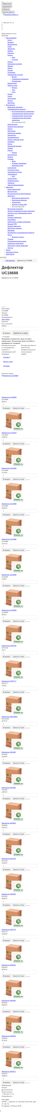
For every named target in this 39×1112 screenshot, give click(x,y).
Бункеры (11, 42)
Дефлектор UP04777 (9, 681)
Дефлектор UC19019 (9, 433)
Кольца (10, 62)
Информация (6, 1085)
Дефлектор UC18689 (9, 397)
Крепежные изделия (15, 64)
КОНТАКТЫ (10, 254)
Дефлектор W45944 (9, 965)
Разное (10, 150)
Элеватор (11, 183)
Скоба (10, 96)
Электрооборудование (16, 185)
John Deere (6, 319)
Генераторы (16, 202)
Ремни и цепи (12, 85)
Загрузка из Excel (12, 252)
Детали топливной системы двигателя (21, 211)
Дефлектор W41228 (9, 858)
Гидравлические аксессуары (22, 116)
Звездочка (11, 49)
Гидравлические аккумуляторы (23, 113)
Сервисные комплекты (16, 243)
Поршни (10, 239)
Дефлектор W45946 (9, 1036)
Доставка (6, 366)
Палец (10, 144)
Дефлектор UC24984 (9, 468)
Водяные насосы (18, 237)
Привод (10, 148)
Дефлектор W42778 (9, 929)
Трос (13, 90)
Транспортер (12, 178)
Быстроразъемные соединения (23, 111)
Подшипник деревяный (20, 79)
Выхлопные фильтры (19, 200)
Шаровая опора (17, 165)
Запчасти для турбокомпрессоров (20, 213)
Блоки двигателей (14, 189)
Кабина (10, 51)
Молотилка (11, 131)
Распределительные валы (17, 241)
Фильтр (10, 100)
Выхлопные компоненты (20, 198)
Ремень (14, 88)
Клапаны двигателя (14, 217)
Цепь (13, 92)
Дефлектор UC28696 (9, 610)
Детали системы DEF (19, 204)
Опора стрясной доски (16, 139)
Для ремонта (10, 105)
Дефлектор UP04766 (9, 646)
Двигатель (9, 187)
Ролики (10, 94)
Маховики (11, 230)
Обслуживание (11, 38)
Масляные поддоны (15, 228)
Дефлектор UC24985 (9, 504)
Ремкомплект (12, 83)
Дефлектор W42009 (9, 894)
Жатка (8, 250)
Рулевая (11, 159)
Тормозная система (15, 172)
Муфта (10, 68)
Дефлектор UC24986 (9, 539)
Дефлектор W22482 (9, 752)
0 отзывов (5, 337)
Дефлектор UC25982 (9, 575)
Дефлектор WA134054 (9, 717)
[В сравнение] (29, 408)
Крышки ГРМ (12, 224)
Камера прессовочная (15, 126)
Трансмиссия (12, 174)
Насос (10, 235)
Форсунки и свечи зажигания (18, 245)
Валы (14, 161)
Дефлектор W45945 (9, 1000)
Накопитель (12, 135)
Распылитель (12, 155)
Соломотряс (12, 168)
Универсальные (13, 181)
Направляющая (13, 137)
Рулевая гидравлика (19, 163)
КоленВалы (12, 219)
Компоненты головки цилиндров (19, 222)
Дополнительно (7, 1090)
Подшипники (16, 81)
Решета (10, 157)
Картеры (11, 215)
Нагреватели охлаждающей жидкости (21, 232)
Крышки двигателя (14, 226)
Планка (10, 70)
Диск (13, 57)
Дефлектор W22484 (9, 788)
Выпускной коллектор (15, 209)
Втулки (14, 77)
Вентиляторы (12, 191)
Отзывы (6, 357)
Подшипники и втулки (15, 75)
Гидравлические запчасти (17, 109)
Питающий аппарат (15, 146)
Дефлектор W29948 (9, 823)
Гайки (10, 46)
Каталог (4, 1087)
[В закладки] (27, 408)
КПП (13, 176)
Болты (10, 40)
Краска (14, 152)
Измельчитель (13, 124)
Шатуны (10, 248)
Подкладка (11, 72)
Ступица (15, 59)
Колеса (10, 55)
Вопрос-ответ (8, 361)
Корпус (10, 129)
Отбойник (11, 142)
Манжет (10, 66)
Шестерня (11, 103)
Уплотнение (12, 98)
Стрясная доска (13, 170)
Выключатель (12, 44)
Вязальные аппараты (15, 107)
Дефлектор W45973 (9, 1071)
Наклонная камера (14, 133)
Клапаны (11, 53)
